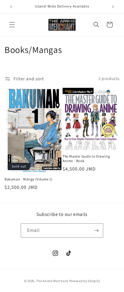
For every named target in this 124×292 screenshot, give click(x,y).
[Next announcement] (112, 6)
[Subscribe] (96, 230)
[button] (12, 24)
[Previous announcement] (11, 6)
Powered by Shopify (84, 281)
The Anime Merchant (52, 281)
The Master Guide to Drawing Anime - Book (86, 158)
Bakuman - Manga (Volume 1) (29, 179)
